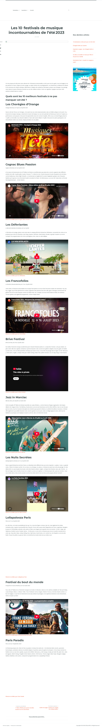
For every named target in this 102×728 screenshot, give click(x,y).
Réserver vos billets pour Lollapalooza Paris (16, 577)
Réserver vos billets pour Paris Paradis (15, 696)
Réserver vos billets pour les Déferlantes (15, 275)
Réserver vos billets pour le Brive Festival (15, 392)
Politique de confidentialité (16, 725)
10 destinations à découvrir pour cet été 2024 (84, 42)
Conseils (32, 10)
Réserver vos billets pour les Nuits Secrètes (16, 512)
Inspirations (24, 10)
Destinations (15, 10)
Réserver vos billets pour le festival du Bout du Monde (19, 635)
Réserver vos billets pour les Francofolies (15, 334)
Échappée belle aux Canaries (80, 45)
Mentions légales (6, 725)
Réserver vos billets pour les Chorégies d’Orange (17, 159)
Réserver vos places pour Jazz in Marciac (15, 452)
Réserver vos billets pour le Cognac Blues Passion (18, 219)
